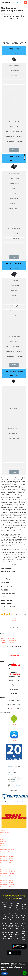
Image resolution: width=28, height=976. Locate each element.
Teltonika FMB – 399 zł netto (7, 636)
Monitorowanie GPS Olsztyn (6, 880)
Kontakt (2, 843)
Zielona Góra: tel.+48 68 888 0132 (23, 935)
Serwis (1, 839)
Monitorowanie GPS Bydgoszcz (7, 886)
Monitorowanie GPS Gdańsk (6, 867)
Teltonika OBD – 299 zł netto (7, 642)
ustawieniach (4, 969)
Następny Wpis (14, 620)
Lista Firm (2, 845)
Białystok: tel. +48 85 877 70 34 (4, 906)
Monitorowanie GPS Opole (6, 878)
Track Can (2, 830)
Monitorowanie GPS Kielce (6, 882)
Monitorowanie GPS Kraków (6, 858)
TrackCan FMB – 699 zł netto (7, 638)
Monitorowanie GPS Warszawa (7, 854)
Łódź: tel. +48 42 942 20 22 (23, 906)
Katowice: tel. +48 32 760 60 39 (4, 916)
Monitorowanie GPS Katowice (7, 884)
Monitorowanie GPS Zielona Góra (8, 871)
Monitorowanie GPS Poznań (7, 856)
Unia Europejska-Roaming (6, 852)
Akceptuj (4, 973)
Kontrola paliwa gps (5, 832)
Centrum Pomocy (4, 834)
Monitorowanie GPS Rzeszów (7, 862)
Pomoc (20, 898)
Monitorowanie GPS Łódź (6, 869)
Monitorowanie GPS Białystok (7, 873)
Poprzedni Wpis (13, 618)
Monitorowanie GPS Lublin (6, 865)
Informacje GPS (4, 837)
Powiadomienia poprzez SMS (7, 849)
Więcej (14, 150)
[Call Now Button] (25, 973)
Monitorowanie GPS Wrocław (7, 860)
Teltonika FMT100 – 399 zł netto (8, 640)
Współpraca (3, 841)
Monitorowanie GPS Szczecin (7, 875)
